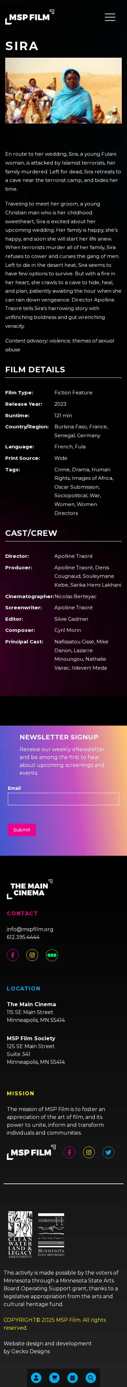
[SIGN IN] (36, 1378)
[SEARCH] (91, 1378)
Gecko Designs (30, 1351)
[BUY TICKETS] (72, 1378)
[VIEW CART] (54, 1378)
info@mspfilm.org (30, 929)
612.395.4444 (23, 937)
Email (14, 788)
